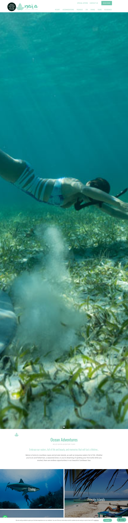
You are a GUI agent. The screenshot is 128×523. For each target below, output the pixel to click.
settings (96, 520)
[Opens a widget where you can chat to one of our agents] (121, 520)
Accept (107, 520)
